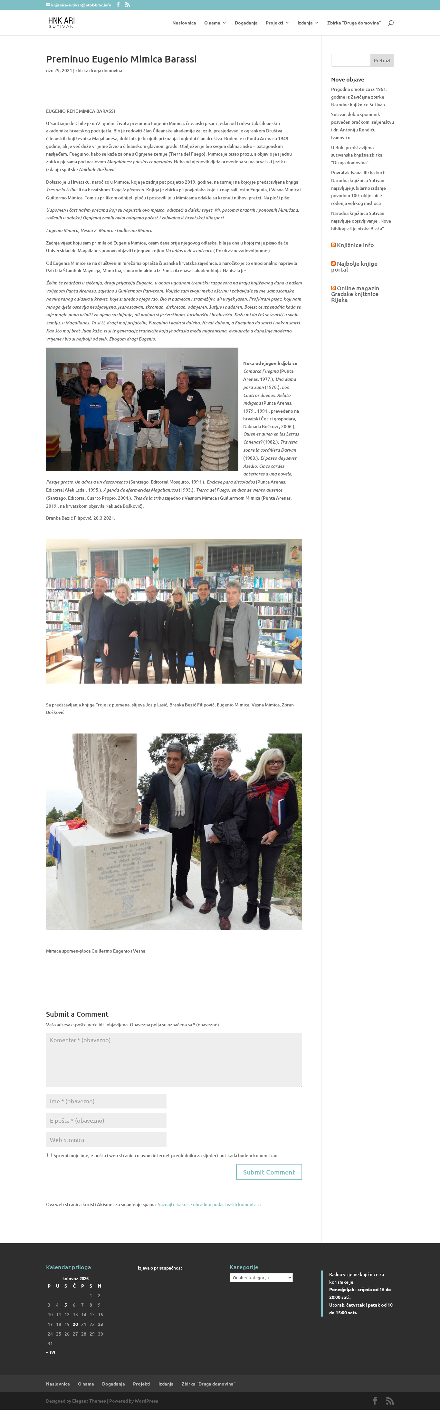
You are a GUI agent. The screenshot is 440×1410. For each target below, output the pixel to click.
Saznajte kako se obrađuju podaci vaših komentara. (210, 1204)
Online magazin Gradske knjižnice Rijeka (355, 293)
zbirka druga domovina (98, 70)
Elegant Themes (89, 1401)
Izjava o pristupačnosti (161, 1268)
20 (75, 1324)
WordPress (146, 1401)
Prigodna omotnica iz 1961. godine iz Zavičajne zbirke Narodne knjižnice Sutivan (359, 97)
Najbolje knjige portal (354, 266)
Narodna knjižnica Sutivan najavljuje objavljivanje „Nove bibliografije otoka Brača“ (361, 221)
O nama (212, 22)
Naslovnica (184, 22)
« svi (50, 1352)
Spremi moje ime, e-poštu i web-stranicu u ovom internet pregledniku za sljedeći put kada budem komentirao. (166, 1155)
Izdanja (305, 22)
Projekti (274, 22)
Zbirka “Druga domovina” (354, 22)
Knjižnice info (355, 244)
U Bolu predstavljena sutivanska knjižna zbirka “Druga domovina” (356, 155)
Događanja (246, 22)
